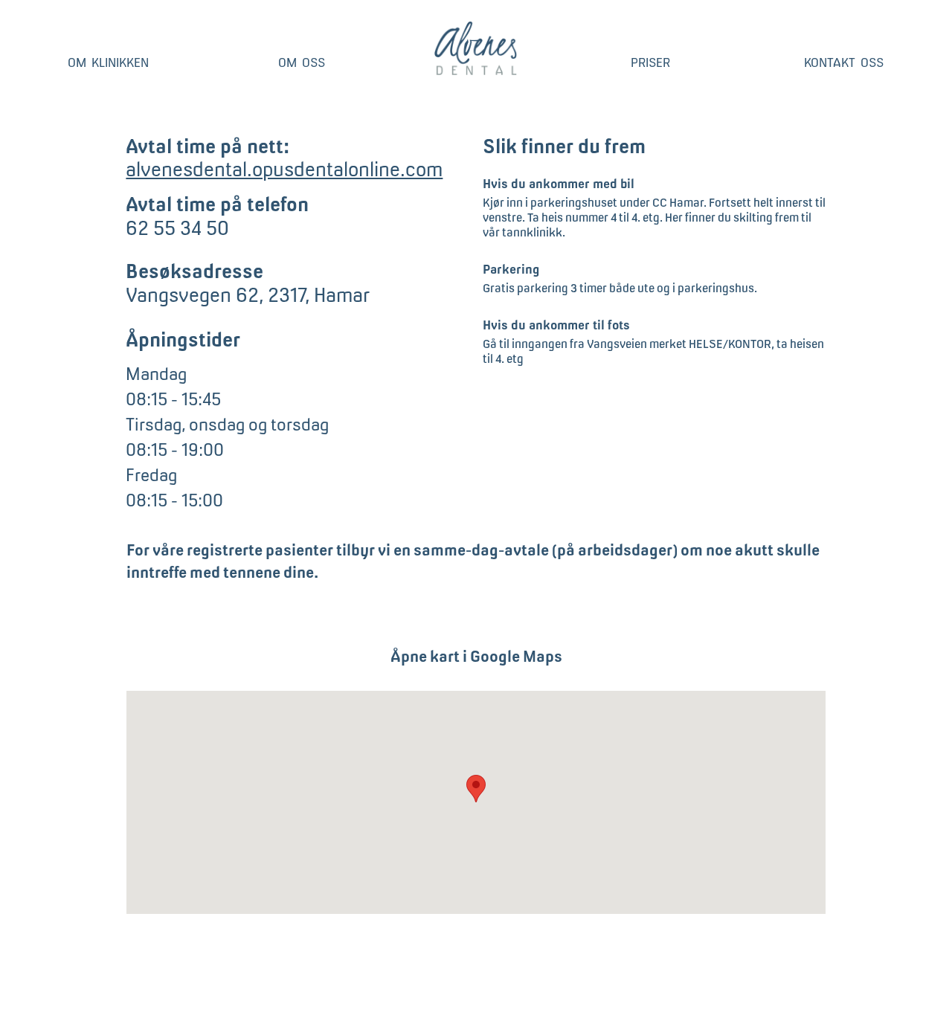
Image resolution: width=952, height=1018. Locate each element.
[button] (476, 788)
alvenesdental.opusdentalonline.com (284, 169)
